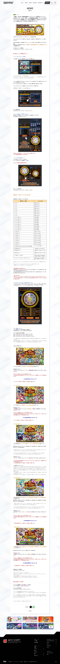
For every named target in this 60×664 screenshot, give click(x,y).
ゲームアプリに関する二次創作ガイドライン (32, 661)
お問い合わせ (21, 661)
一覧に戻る (30, 610)
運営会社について (11, 661)
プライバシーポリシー (16, 661)
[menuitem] (22, 3)
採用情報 (25, 661)
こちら (29, 88)
